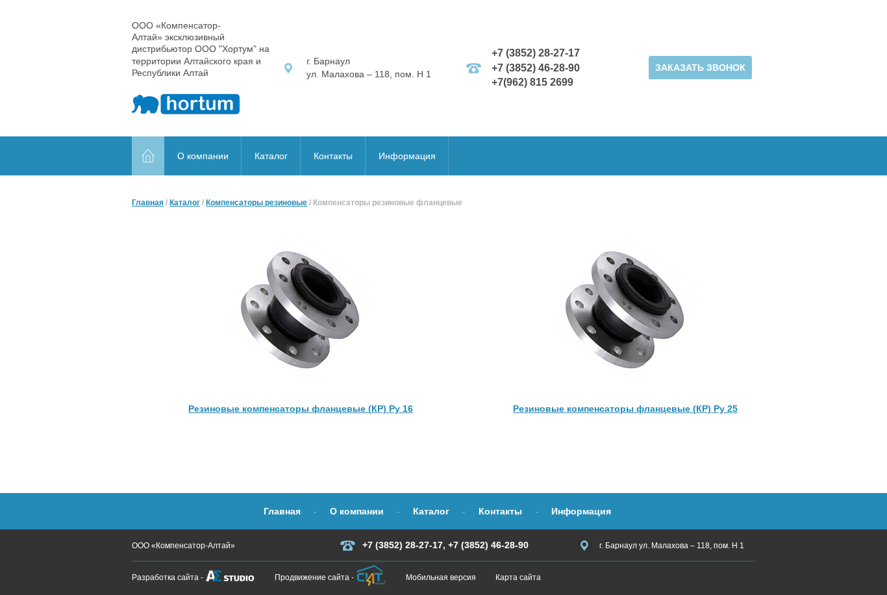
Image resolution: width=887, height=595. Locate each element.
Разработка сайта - (167, 577)
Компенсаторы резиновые (256, 202)
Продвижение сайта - (314, 577)
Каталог (271, 156)
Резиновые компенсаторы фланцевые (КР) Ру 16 (300, 408)
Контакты (333, 156)
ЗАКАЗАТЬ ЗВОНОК (700, 67)
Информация (407, 156)
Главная (148, 202)
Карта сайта (518, 577)
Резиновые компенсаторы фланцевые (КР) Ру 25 (625, 408)
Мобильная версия (441, 577)
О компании (203, 156)
